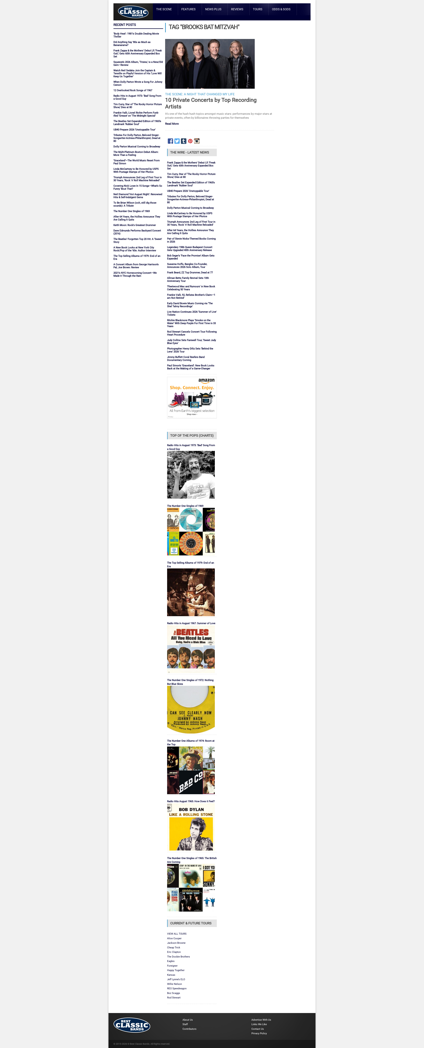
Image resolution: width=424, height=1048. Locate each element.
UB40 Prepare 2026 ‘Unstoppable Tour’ (134, 129)
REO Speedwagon (176, 988)
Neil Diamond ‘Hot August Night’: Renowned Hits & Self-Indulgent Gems (137, 196)
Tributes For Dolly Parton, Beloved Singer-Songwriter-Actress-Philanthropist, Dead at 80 (136, 138)
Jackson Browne (176, 942)
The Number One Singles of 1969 (131, 211)
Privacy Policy (259, 1033)
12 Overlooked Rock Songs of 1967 (132, 90)
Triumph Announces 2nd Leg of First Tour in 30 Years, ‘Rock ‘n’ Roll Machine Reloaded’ (137, 179)
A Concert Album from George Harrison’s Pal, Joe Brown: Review (136, 266)
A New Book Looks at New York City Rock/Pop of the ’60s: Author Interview (134, 249)
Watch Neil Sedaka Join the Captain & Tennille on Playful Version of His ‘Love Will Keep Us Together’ (137, 73)
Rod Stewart (174, 997)
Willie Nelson (174, 984)
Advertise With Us (261, 1019)
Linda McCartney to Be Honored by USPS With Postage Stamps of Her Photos (136, 170)
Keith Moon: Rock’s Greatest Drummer (134, 225)
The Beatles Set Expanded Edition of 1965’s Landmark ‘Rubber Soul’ (137, 123)
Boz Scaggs (173, 993)
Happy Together (176, 970)
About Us (188, 1019)
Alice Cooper (174, 938)
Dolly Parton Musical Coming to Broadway (136, 146)
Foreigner (172, 965)
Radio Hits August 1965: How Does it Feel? (191, 801)
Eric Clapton (174, 952)
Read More (172, 124)
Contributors (189, 1028)
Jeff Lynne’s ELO (176, 979)
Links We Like (259, 1024)
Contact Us (257, 1028)
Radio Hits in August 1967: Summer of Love (191, 623)
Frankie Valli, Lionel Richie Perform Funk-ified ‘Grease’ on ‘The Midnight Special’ (136, 114)
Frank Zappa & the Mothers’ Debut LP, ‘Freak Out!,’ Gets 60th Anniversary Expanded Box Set (137, 53)
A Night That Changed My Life (209, 94)
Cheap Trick (173, 947)
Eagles (171, 961)
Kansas (171, 974)
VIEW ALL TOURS (176, 933)
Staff (185, 1024)
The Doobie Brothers (178, 956)
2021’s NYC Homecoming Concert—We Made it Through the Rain (135, 274)
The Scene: (174, 94)
